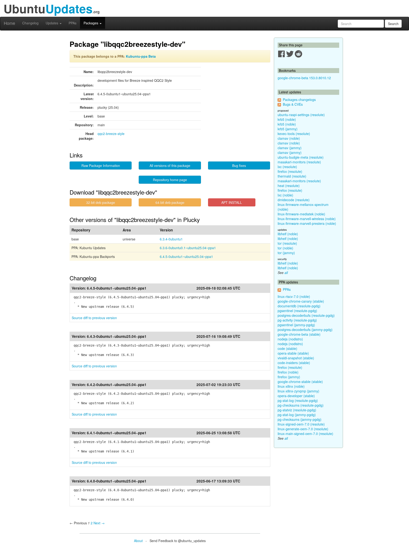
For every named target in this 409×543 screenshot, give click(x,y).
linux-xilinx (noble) (291, 386)
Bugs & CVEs (293, 104)
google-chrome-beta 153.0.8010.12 (304, 77)
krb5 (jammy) (288, 128)
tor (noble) (285, 248)
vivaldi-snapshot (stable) (296, 358)
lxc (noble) (285, 195)
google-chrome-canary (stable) (301, 301)
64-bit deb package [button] (170, 202)
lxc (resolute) (287, 166)
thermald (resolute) (292, 176)
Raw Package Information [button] (100, 165)
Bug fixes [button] (239, 165)
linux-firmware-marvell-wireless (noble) (307, 218)
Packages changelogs (299, 99)
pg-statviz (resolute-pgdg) (297, 410)
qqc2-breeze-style (111, 133)
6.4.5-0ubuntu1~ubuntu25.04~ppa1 (186, 256)
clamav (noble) (289, 138)
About (138, 540)
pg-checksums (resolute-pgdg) (301, 405)
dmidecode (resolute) (294, 199)
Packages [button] (91, 23)
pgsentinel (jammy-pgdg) (296, 324)
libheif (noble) (288, 233)
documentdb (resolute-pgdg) (299, 306)
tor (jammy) (286, 252)
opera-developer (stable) (296, 395)
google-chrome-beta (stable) (299, 334)
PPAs (72, 23)
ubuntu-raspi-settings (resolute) (301, 114)
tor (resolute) (287, 243)
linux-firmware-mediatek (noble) (301, 214)
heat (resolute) (289, 185)
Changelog (30, 23)
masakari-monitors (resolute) (299, 162)
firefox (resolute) (290, 171)
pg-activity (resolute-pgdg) (297, 320)
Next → (99, 523)
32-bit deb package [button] (100, 202)
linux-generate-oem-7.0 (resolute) (303, 428)
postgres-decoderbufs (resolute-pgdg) (306, 315)
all (286, 272)
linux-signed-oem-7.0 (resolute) (301, 424)
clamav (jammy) (290, 147)
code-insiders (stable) (294, 362)
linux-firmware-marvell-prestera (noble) (307, 223)
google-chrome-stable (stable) (300, 381)
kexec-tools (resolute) (294, 133)
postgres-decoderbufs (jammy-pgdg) (305, 329)
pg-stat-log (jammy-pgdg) (297, 414)
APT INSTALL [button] (231, 202)
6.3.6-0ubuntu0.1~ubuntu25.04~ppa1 (188, 247)
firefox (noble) (288, 372)
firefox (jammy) (289, 376)
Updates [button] (52, 23)
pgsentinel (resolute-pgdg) (297, 310)
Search (393, 23)
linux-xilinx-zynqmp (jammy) (298, 391)
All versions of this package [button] (170, 165)
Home (9, 23)
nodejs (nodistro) (290, 339)
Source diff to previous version (94, 317)
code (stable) (287, 348)
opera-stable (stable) (293, 353)
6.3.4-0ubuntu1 (171, 239)
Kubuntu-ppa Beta (141, 56)
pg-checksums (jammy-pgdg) (299, 419)
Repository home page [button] (170, 179)
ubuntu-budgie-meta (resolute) (301, 157)
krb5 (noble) (287, 119)
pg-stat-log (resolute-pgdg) (298, 400)
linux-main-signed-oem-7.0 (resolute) (305, 433)
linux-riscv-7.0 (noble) (294, 296)
